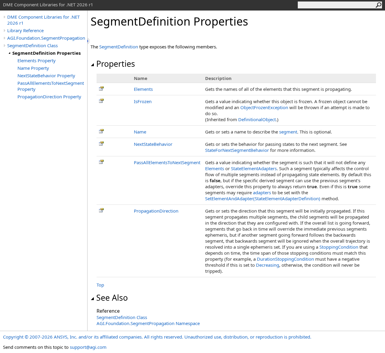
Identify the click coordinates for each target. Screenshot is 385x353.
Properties (115, 63)
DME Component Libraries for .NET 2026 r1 (43, 20)
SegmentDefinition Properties (46, 53)
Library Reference (25, 30)
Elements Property (36, 60)
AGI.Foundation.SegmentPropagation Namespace (148, 323)
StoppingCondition (338, 247)
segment (288, 132)
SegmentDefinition (118, 47)
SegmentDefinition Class (32, 45)
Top (100, 285)
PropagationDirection (156, 211)
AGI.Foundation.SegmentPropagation (46, 38)
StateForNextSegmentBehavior (237, 150)
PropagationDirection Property (49, 97)
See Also (112, 297)
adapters (262, 192)
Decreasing (267, 265)
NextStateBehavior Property (46, 75)
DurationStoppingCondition (285, 259)
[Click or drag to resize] (88, 41)
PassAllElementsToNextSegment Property (50, 86)
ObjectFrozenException (264, 107)
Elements (143, 89)
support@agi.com (88, 347)
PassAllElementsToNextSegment (167, 162)
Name (140, 132)
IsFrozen (143, 101)
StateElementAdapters (254, 168)
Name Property (33, 68)
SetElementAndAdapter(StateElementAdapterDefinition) (262, 198)
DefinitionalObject (257, 119)
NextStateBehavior (153, 144)
